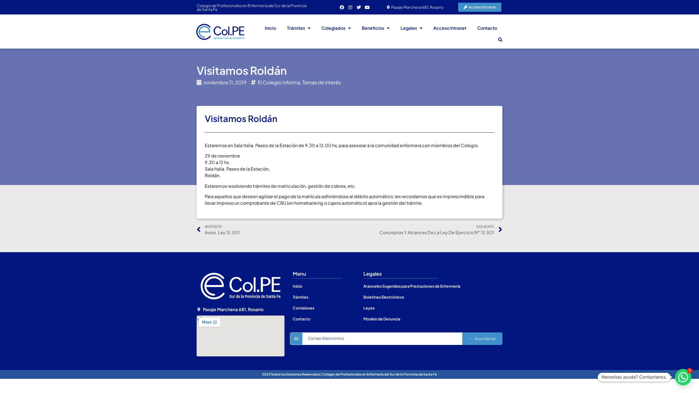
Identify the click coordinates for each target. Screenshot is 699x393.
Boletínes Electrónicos (383, 296)
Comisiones (303, 307)
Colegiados (333, 28)
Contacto (487, 28)
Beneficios (373, 28)
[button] (500, 39)
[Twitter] (359, 7)
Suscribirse (485, 338)
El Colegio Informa (279, 82)
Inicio (270, 28)
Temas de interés (321, 82)
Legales (409, 28)
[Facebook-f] (342, 7)
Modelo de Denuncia (381, 318)
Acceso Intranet (449, 28)
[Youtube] (367, 7)
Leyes (369, 307)
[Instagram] (350, 7)
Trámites (296, 28)
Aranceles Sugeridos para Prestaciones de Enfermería (411, 286)
